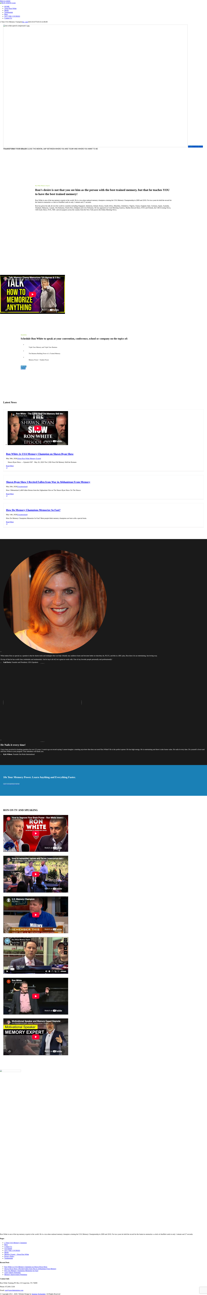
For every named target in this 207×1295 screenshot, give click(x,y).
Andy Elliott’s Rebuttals (12, 1273)
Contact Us (8, 1247)
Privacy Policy (9, 1256)
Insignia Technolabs (38, 1294)
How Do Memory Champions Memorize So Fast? (33, 510)
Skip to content (5, 1)
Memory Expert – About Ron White (16, 1254)
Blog (6, 1245)
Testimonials (8, 1258)
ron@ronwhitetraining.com (14, 1290)
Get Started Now (195, 147)
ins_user (25, 22)
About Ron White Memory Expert (29, 458)
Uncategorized (22, 486)
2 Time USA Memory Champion (15, 1243)
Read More (10, 466)
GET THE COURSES (12, 1250)
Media (6, 1252)
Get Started (8, 1248)
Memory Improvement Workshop (15, 1274)
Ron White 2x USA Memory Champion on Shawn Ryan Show (40, 454)
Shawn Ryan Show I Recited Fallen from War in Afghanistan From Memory (48, 482)
